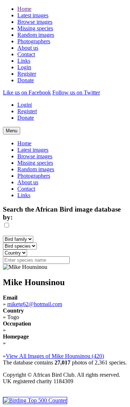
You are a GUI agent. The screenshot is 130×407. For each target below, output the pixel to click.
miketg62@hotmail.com (34, 304)
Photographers (33, 41)
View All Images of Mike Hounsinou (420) (55, 356)
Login (24, 67)
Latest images (32, 15)
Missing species (35, 28)
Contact (26, 54)
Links (23, 61)
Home (24, 9)
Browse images (34, 22)
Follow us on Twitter (76, 92)
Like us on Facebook (27, 92)
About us (27, 48)
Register (26, 74)
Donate (25, 80)
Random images (35, 35)
